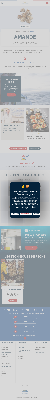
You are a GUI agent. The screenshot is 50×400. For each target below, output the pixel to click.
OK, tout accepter (15, 213)
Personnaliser (36, 213)
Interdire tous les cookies (26, 213)
